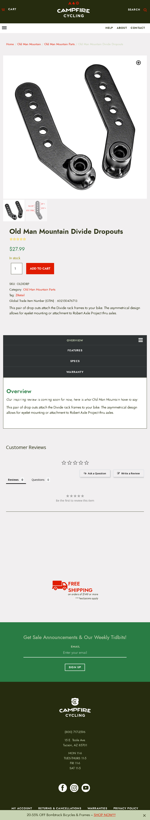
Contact (138, 28)
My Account (22, 808)
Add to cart (40, 268)
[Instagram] (74, 787)
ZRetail (20, 295)
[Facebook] (62, 787)
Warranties (97, 808)
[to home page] (73, 9)
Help (109, 28)
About (122, 28)
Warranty (75, 372)
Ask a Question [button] (97, 473)
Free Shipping (80, 586)
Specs (75, 361)
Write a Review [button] (130, 473)
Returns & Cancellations (59, 808)
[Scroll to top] (6, 804)
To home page (75, 707)
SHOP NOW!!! (105, 814)
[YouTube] (85, 787)
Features (75, 350)
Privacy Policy (125, 808)
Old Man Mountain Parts (59, 44)
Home (10, 44)
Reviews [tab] (13, 480)
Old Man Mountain (29, 44)
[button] (139, 63)
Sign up (75, 667)
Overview (75, 340)
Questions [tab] (38, 480)
